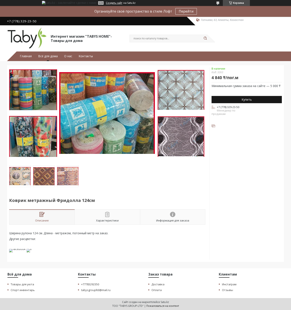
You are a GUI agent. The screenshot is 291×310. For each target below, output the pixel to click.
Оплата (156, 290)
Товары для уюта (22, 284)
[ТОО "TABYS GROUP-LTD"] (27, 38)
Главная (26, 56)
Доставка (157, 284)
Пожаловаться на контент (162, 306)
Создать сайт (114, 2)
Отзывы (227, 290)
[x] (29, 249)
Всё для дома (48, 56)
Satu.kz (165, 302)
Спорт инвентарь (23, 290)
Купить (247, 99)
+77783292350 (90, 284)
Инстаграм (229, 284)
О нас (68, 56)
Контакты (86, 56)
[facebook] (17, 249)
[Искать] (205, 38)
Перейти (186, 11)
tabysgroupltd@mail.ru (96, 290)
